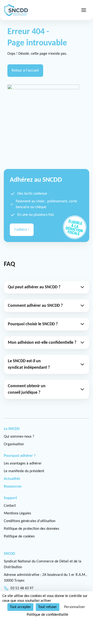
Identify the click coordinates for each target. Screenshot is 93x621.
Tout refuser (47, 607)
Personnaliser (74, 607)
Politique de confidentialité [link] (47, 615)
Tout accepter (20, 607)
